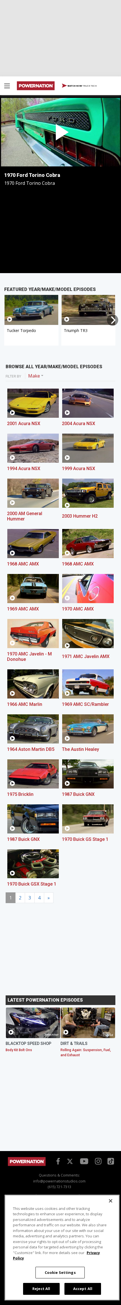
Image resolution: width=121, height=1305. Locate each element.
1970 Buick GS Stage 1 (85, 839)
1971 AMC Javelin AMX (85, 656)
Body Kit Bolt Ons (19, 1050)
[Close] (110, 1201)
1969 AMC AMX (23, 609)
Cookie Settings (60, 1272)
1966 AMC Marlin (24, 704)
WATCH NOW (82, 85)
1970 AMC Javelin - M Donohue (29, 656)
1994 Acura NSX (23, 468)
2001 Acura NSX (23, 423)
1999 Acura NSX (78, 468)
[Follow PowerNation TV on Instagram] (97, 1161)
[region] (62, 1247)
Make (34, 376)
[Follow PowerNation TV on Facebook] (57, 1161)
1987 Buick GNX (78, 794)
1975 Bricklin (20, 794)
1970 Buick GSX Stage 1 (31, 884)
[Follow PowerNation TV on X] (70, 1162)
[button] (7, 86)
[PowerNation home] (27, 1164)
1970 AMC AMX (78, 609)
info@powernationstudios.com (59, 1181)
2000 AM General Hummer (24, 516)
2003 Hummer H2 (80, 516)
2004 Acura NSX (78, 423)
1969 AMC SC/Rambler (85, 704)
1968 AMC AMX (23, 564)
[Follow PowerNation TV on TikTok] (110, 1161)
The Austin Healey (80, 749)
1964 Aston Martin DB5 (30, 749)
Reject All (41, 1288)
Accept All (82, 1288)
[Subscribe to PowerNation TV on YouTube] (84, 1161)
